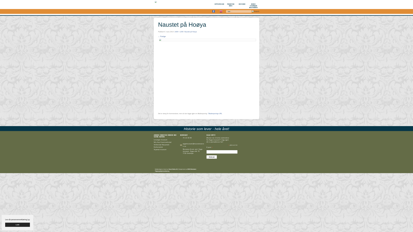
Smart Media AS (173, 169)
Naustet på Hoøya (190, 32)
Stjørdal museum (160, 149)
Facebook (213, 11)
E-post (209, 147)
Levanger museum (160, 140)
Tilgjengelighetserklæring (162, 171)
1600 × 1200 (179, 32)
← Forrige (162, 36)
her (28, 220)
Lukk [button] (17, 225)
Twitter (217, 11)
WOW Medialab (191, 169)
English (221, 11)
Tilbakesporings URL (215, 113)
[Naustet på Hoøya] (207, 40)
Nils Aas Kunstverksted (162, 142)
